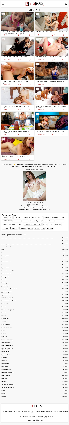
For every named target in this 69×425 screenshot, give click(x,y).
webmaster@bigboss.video (45, 416)
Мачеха (51, 221)
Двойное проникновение (32, 224)
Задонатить (38, 413)
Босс (43, 228)
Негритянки (13, 224)
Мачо (45, 224)
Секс (10, 217)
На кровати (60, 221)
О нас (33, 411)
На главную (6, 411)
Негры (44, 221)
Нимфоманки (7, 221)
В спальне (13, 228)
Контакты (49, 411)
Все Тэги (23, 411)
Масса (51, 224)
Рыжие (25, 221)
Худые (38, 221)
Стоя (34, 217)
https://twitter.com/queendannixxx (37, 208)
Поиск (29, 411)
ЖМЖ (62, 217)
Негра (32, 221)
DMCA (32, 413)
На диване (17, 221)
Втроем (46, 217)
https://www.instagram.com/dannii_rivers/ (38, 210)
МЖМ (5, 224)
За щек (37, 228)
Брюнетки (27, 217)
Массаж (58, 224)
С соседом (22, 228)
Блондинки (17, 217)
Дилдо (30, 228)
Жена (20, 224)
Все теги (50, 228)
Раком (40, 217)
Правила (65, 411)
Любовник (54, 217)
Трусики (5, 228)
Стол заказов (57, 411)
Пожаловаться (40, 411)
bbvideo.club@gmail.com (30, 416)
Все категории (15, 411)
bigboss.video (39, 420)
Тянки (5, 217)
